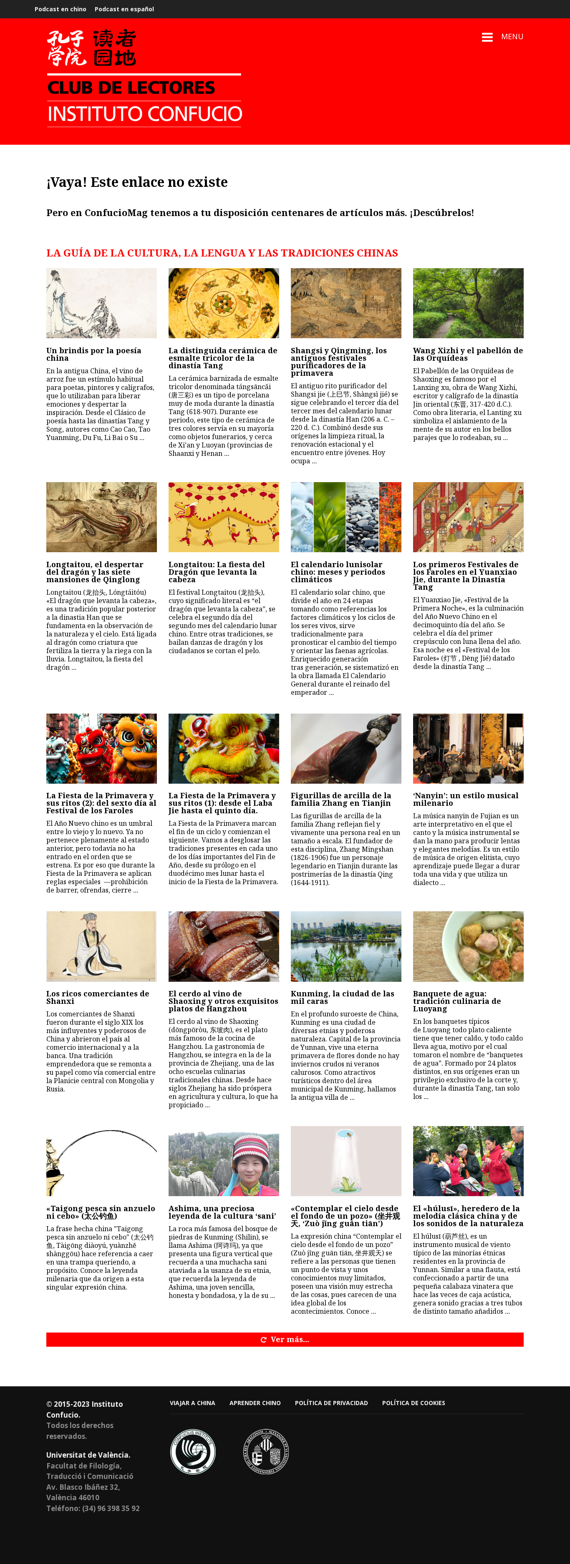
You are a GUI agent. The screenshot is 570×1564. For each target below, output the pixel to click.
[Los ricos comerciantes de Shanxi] (101, 946)
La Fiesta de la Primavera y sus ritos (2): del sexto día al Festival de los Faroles (101, 802)
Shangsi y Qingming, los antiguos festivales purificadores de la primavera (339, 361)
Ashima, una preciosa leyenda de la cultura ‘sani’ (222, 1212)
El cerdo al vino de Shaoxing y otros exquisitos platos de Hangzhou (223, 1000)
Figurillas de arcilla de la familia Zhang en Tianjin (341, 799)
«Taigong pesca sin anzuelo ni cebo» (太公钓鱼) (100, 1212)
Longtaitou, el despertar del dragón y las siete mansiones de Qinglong (95, 571)
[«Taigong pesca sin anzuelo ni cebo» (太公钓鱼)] (101, 1161)
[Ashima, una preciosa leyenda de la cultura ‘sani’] (224, 1161)
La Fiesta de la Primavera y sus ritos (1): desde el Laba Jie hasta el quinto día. (222, 802)
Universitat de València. (88, 1455)
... (141, 437)
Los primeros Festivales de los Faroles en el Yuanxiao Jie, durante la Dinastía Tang (466, 575)
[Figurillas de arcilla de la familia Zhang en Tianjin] (346, 749)
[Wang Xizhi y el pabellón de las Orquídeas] (468, 303)
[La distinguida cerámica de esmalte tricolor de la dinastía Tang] (224, 303)
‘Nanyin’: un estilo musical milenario (466, 799)
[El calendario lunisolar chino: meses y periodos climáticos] (346, 517)
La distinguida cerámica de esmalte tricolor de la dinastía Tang (223, 357)
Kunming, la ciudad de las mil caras (342, 997)
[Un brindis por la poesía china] (101, 303)
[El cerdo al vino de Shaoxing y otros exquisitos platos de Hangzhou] (224, 946)
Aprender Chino (255, 1403)
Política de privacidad (331, 1403)
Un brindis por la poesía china (93, 354)
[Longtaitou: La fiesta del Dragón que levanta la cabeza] (224, 517)
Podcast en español (124, 9)
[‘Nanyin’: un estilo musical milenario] (468, 749)
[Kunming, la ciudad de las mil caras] (346, 946)
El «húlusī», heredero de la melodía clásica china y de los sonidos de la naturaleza (468, 1215)
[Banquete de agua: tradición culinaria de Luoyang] (468, 946)
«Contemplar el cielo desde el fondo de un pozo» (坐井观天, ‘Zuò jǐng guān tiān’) (345, 1215)
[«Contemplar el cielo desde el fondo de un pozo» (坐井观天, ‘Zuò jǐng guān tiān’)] (346, 1161)
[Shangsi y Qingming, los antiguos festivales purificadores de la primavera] (346, 303)
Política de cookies (413, 1403)
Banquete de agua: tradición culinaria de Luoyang (457, 1000)
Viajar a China (192, 1403)
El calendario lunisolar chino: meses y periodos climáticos (338, 571)
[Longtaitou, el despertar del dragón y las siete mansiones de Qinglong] (101, 517)
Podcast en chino (60, 9)
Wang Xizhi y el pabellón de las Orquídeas (468, 354)
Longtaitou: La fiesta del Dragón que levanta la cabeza (217, 571)
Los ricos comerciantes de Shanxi (97, 997)
